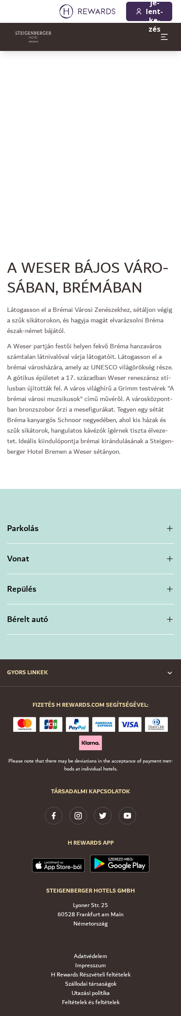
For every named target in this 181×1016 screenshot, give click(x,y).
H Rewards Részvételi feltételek (90, 975)
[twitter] (103, 815)
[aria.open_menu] (164, 37)
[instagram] (78, 815)
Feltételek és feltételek (90, 1002)
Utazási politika (91, 993)
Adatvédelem (90, 956)
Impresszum (90, 965)
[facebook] (53, 815)
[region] (90, 139)
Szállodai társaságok (90, 984)
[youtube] (127, 815)
